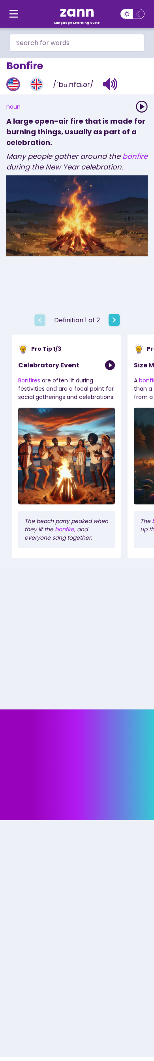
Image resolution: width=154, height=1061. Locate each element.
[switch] (132, 14)
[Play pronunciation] (142, 107)
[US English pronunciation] (13, 84)
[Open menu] (13, 13)
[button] (110, 84)
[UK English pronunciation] (36, 84)
